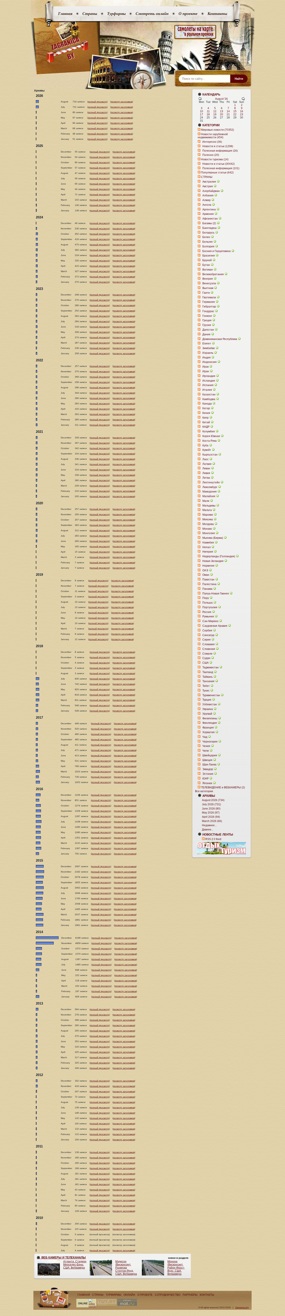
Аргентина (209, 209)
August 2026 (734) (213, 800)
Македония (209, 491)
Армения (208, 214)
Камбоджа (208, 399)
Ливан (206, 468)
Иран (205, 371)
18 (208, 114)
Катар (206, 408)
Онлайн (129, 1294)
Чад (204, 736)
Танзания (208, 681)
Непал (206, 547)
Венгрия (207, 278)
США (205, 662)
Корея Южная (211, 436)
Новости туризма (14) (214, 159)
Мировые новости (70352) (217, 129)
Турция (206, 699)
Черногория (210, 741)
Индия (206, 357)
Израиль (207, 352)
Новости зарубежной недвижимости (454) (213, 136)
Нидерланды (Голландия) (218, 556)
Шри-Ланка (209, 764)
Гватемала (209, 297)
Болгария (208, 246)
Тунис (206, 690)
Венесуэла (209, 283)
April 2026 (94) (211, 816)
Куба (205, 445)
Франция (208, 727)
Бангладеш (209, 228)
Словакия (208, 644)
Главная (65, 13)
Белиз (206, 237)
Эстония (207, 773)
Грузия (206, 325)
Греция (207, 320)
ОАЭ (205, 570)
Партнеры (190, 1294)
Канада (207, 403)
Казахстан (209, 394)
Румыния (208, 616)
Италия (207, 389)
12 (214, 111)
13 (221, 111)
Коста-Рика (209, 440)
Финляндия (209, 722)
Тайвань (207, 676)
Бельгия (207, 241)
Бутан (206, 264)
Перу (205, 598)
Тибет (206, 685)
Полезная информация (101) (220, 168)
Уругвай (207, 713)
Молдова (208, 524)
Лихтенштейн (211, 482)
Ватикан (207, 269)
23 (241, 114)
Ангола (206, 204)
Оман (205, 574)
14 (228, 111)
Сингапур (208, 635)
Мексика (207, 519)
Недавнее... (209, 825)
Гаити (206, 292)
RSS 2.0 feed (213, 839)
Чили (205, 750)
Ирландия (208, 376)
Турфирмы (116, 13)
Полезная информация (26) (220, 150)
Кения (206, 413)
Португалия (209, 607)
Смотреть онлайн (152, 13)
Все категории (204, 791)
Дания (206, 334)
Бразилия (208, 255)
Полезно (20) (210, 155)
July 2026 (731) (211, 804)
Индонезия (209, 362)
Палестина (209, 584)
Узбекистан (209, 704)
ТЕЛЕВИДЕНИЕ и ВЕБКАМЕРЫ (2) (223, 787)
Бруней (207, 260)
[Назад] (200, 99)
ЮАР (205, 778)
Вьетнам (207, 288)
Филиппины (209, 718)
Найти (239, 78)
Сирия (206, 639)
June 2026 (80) (211, 808)
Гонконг (207, 315)
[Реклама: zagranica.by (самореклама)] (221, 848)
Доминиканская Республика (219, 339)
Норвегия (208, 565)
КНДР (206, 426)
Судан (206, 658)
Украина (207, 709)
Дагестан (208, 329)
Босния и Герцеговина (216, 251)
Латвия (207, 464)
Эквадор (207, 769)
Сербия (207, 630)
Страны (89, 13)
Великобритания (213, 274)
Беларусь (208, 232)
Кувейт (206, 450)
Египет (206, 343)
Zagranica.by (242, 1307)
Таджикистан (210, 667)
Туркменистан (211, 695)
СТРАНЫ (206, 177)
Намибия (208, 542)
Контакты (217, 13)
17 (201, 114)
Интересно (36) (212, 141)
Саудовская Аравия (214, 625)
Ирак (205, 366)
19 (214, 114)
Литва (206, 477)
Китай (206, 422)
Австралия (209, 181)
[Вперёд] (243, 99)
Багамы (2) (209, 223)
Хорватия (208, 732)
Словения (208, 649)
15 (234, 111)
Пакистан (208, 579)
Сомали (207, 653)
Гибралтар (209, 306)
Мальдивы (209, 505)
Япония (207, 783)
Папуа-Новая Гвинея (215, 593)
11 (208, 111)
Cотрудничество (167, 1294)
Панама (207, 588)
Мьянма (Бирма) (212, 537)
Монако (207, 528)
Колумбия (208, 431)
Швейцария (209, 755)
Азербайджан (211, 191)
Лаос (205, 459)
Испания (208, 385)
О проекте (188, 13)
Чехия (206, 746)
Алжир (206, 200)
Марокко (207, 514)
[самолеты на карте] (142, 32)
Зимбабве (208, 348)
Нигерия (207, 551)
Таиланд (207, 672)
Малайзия (208, 496)
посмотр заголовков (121, 101)
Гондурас (208, 311)
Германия (208, 301)
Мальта (207, 510)
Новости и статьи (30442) (218, 163)
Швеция (207, 760)
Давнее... (207, 829)
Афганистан (210, 218)
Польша (207, 602)
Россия (206, 612)
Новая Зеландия (213, 561)
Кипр (205, 417)
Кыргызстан (210, 454)
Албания (208, 195)
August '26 (221, 98)
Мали (205, 500)
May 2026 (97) (211, 812)
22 (234, 114)
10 (201, 111)
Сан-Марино (210, 621)
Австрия (207, 186)
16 (241, 111)
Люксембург (209, 487)
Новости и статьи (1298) (217, 146)
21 (228, 114)
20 (221, 114)
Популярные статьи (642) (217, 172)
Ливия (206, 473)
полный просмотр (97, 101)
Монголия (208, 533)
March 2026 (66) (212, 821)
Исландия (209, 380)
